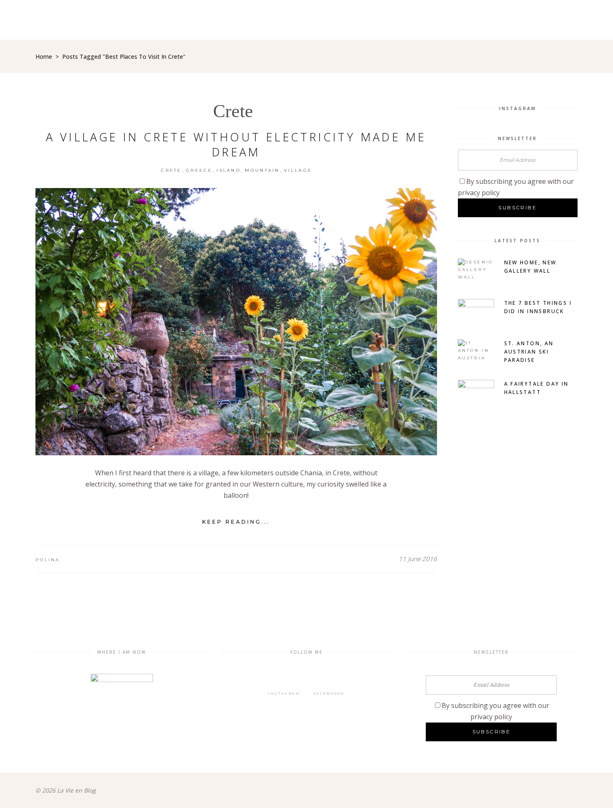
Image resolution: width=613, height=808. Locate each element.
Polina (47, 559)
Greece (199, 170)
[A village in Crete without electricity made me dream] (236, 321)
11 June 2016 (418, 559)
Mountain (262, 170)
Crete (233, 111)
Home (43, 56)
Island (228, 170)
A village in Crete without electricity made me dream (236, 144)
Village (298, 170)
